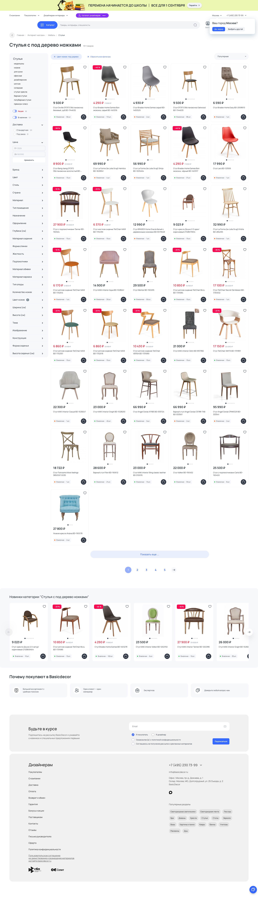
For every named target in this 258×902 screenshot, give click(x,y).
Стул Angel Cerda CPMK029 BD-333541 (227, 413)
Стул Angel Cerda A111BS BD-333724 (148, 411)
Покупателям (35, 772)
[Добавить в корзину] (83, 117)
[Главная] (23, 25)
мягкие (17, 83)
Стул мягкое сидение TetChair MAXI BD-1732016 (109, 352)
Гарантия (33, 804)
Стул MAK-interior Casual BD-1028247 (69, 411)
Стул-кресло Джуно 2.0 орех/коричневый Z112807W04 (186, 230)
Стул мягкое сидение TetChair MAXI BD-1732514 (69, 291)
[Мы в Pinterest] (176, 792)
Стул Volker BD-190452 (183, 472)
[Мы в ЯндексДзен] (187, 792)
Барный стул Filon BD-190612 (105, 472)
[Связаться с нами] (253, 889)
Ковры (202, 824)
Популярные (223, 56)
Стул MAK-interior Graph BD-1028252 (235, 647)
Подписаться (221, 741)
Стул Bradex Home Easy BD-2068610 (229, 107)
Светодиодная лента (209, 811)
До (15, 154)
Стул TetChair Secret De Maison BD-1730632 (228, 291)
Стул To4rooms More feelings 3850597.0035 (65, 473)
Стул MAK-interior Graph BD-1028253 (109, 411)
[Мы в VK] (181, 792)
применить (29, 160)
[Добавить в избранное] (85, 67)
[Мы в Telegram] (192, 792)
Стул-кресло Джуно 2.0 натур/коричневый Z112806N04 (25, 648)
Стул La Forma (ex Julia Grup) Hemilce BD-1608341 (109, 169)
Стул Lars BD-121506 (222, 168)
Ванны (212, 824)
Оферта (32, 842)
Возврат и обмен (36, 797)
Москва (215, 15)
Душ (186, 831)
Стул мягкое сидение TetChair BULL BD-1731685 (69, 648)
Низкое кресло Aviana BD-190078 (67, 533)
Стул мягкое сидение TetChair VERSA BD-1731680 (146, 352)
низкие (17, 67)
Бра (172, 818)
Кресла (193, 818)
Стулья (17, 59)
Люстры (227, 811)
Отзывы (32, 830)
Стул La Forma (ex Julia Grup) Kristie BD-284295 (228, 230)
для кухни (18, 71)
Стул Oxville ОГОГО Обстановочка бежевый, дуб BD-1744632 (68, 108)
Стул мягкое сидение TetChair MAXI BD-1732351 (69, 352)
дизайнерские (20, 79)
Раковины (175, 831)
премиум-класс (21, 104)
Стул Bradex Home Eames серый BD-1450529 (149, 108)
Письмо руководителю (39, 836)
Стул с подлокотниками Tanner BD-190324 (68, 230)
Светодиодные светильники (183, 811)
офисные (18, 75)
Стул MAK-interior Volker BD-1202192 (152, 647)
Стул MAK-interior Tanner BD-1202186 (193, 647)
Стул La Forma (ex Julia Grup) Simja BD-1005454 (148, 169)
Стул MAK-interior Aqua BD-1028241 (108, 290)
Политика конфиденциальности (44, 849)
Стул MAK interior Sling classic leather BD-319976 (149, 473)
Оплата (32, 791)
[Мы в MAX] (170, 792)
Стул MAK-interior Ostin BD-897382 (188, 351)
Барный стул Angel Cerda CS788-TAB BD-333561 (189, 413)
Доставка (33, 784)
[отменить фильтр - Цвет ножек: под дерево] (54, 56)
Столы (215, 818)
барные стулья (20, 96)
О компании (14, 15)
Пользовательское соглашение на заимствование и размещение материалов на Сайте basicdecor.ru (51, 858)
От (15, 148)
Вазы (173, 824)
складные (18, 87)
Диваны (182, 818)
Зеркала (227, 818)
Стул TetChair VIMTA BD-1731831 (227, 351)
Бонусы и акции (36, 810)
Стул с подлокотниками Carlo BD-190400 (228, 473)
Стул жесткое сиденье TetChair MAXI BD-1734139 (109, 230)
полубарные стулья (22, 100)
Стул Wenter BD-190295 (143, 290)
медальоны (19, 63)
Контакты (33, 823)
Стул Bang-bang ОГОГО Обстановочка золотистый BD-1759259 (67, 169)
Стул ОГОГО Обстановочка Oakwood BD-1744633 (189, 108)
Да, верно (218, 29)
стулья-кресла (20, 92)
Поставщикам (35, 817)
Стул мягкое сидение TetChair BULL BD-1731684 (189, 291)
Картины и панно (187, 824)
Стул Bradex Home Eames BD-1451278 (111, 647)
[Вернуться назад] (12, 35)
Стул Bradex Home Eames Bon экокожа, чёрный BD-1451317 (186, 169)
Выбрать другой (235, 29)
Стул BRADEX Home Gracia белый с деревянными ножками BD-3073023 (149, 230)
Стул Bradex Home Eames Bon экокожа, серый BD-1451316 (106, 108)
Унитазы (224, 824)
